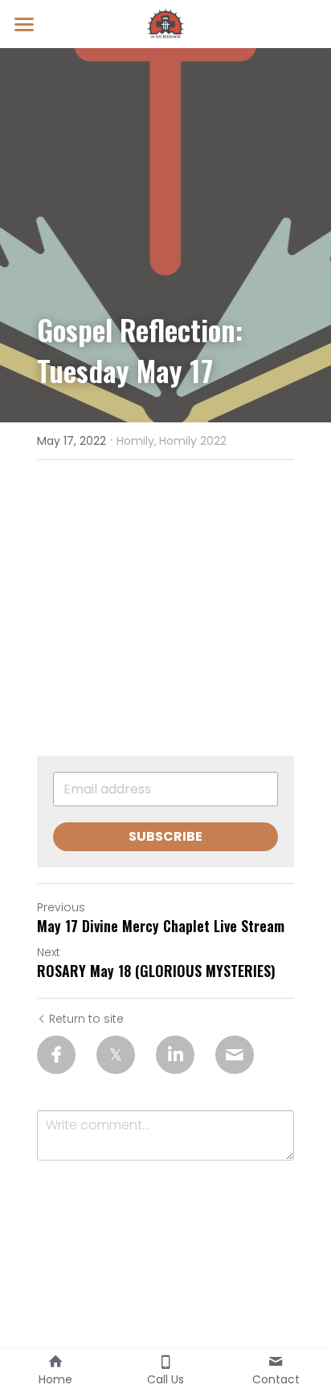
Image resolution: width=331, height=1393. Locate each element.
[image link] (165, 23)
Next (48, 952)
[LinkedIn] (175, 1055)
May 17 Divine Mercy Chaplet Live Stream (160, 926)
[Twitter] (115, 1055)
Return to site (86, 1019)
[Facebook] (56, 1055)
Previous (61, 907)
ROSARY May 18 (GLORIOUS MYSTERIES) (156, 971)
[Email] (234, 1055)
